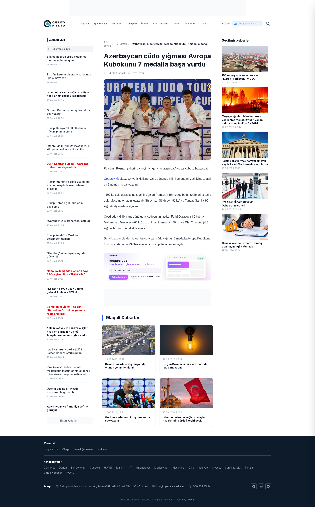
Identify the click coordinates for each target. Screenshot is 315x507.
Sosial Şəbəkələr (84, 449)
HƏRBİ (108, 467)
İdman (145, 23)
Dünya (176, 23)
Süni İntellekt (160, 23)
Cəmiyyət (131, 23)
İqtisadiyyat (100, 23)
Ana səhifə (107, 43)
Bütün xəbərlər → (70, 420)
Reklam (102, 449)
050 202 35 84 (202, 486)
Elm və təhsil (78, 467)
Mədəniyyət (161, 467)
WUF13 (70, 472)
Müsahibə (190, 23)
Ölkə (203, 23)
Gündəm (117, 23)
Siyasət (84, 23)
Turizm (249, 467)
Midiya (190, 499)
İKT (130, 467)
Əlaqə (65, 449)
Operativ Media (114, 178)
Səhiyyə (203, 467)
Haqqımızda (51, 449)
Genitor (157, 266)
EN (228, 23)
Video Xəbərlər (53, 472)
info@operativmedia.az (170, 486)
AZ (223, 23)
